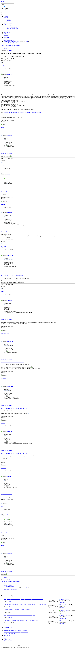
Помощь (9, 20)
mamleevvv (10, 617)
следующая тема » (15, 45)
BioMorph (3, 378)
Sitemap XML (7, 639)
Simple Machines (22, 630)
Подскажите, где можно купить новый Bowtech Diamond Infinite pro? (21, 620)
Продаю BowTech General (6, 91)
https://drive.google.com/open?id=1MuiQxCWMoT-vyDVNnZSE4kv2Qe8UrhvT (23, 112)
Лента (2, 1)
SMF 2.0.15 (7, 630)
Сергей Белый (5, 246)
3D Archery (6, 35)
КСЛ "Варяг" (7, 32)
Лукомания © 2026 (8, 627)
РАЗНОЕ (6, 17)
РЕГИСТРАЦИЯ (8, 23)
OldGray (3, 204)
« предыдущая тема (6, 45)
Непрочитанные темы (12, 28)
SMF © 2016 (14, 630)
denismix (10, 606)
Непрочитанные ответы (13, 29)
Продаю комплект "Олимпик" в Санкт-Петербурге (17, 609)
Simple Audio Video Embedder (12, 633)
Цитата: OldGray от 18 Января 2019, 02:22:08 (12, 275)
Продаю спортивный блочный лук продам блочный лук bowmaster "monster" (23, 599)
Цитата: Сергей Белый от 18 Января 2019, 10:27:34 (14, 408)
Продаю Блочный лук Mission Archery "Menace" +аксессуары (19, 615)
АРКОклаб (6, 33)
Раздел (7, 8)
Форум (7, 6)
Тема (6, 9)
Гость (5, 24)
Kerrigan (10, 601)
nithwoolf (62, 623)
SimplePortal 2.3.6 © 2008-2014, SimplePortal (16, 632)
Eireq (27, 41)
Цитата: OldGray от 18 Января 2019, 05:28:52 (12, 362)
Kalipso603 (3, 468)
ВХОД (5, 21)
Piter (2, 506)
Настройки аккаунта (12, 27)
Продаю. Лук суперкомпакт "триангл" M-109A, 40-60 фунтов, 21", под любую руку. (25, 604)
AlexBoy (3, 65)
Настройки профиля (12, 25)
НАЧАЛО (6, 16)
